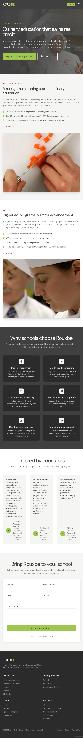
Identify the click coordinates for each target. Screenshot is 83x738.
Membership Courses (11, 683)
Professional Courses (11, 680)
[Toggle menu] (78, 4)
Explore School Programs (18, 56)
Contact (46, 719)
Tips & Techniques (10, 712)
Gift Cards (7, 694)
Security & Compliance (52, 708)
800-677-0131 (48, 637)
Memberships (8, 690)
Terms (67, 730)
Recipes (6, 708)
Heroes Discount (50, 712)
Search (5, 705)
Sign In (71, 4)
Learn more (7, 126)
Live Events (7, 715)
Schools (46, 680)
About (45, 705)
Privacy (59, 730)
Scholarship (48, 715)
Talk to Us (49, 56)
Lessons (6, 687)
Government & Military (52, 687)
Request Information (40, 628)
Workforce (47, 683)
